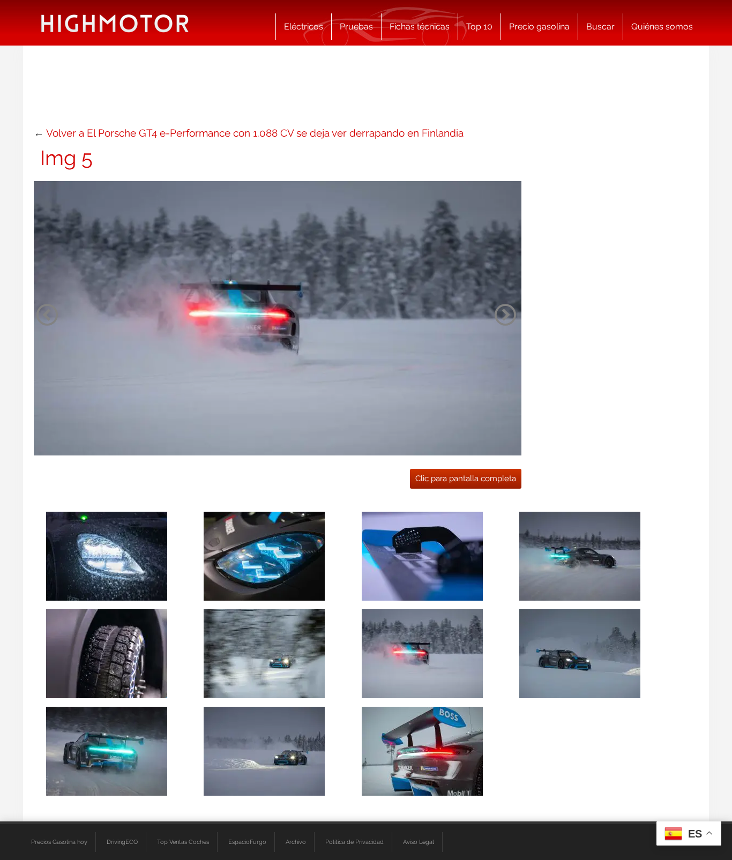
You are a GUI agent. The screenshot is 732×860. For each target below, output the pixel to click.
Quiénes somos (662, 26)
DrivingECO (122, 842)
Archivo (296, 842)
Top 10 (479, 26)
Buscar (600, 26)
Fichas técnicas (420, 26)
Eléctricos (303, 26)
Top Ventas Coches (183, 842)
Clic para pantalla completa (465, 478)
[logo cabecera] (115, 22)
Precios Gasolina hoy (59, 842)
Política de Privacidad (354, 842)
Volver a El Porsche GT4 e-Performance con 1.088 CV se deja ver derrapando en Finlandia (255, 133)
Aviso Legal (418, 842)
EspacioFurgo (247, 842)
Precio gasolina (539, 26)
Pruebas (356, 26)
